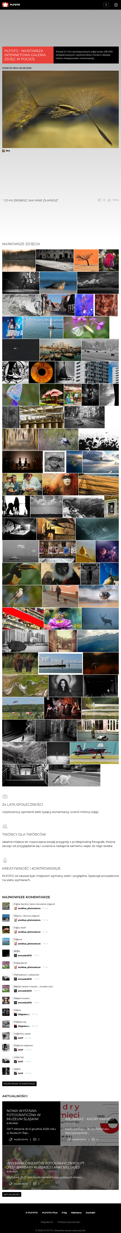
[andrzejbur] (20, 439)
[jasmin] (66, 686)
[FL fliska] (101, 462)
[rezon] (57, 551)
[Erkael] (58, 753)
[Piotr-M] (100, 686)
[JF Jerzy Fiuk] (23, 619)
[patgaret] (84, 417)
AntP (20, 1038)
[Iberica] (72, 395)
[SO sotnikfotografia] (90, 574)
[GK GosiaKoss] (99, 484)
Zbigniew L (24, 1014)
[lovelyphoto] (62, 619)
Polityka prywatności (69, 1222)
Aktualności (14, 1096)
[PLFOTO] (11, 5)
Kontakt (90, 1212)
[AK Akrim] (99, 439)
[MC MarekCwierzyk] (98, 283)
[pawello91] (74, 462)
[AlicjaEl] (22, 596)
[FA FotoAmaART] (42, 372)
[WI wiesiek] (98, 641)
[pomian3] (107, 551)
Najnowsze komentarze (26, 897)
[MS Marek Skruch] (100, 619)
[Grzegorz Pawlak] (109, 574)
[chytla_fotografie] (58, 439)
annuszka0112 (25, 955)
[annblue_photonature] (109, 260)
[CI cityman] (63, 641)
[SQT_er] (22, 462)
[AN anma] (52, 395)
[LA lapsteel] (16, 507)
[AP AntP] (23, 708)
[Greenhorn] (100, 350)
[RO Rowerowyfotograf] (21, 574)
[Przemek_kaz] (99, 596)
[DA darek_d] (20, 663)
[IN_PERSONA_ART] (109, 395)
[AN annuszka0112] (19, 260)
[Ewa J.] (58, 305)
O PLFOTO (32, 1212)
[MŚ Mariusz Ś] (20, 350)
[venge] (97, 529)
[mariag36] (19, 529)
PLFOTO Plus (49, 1212)
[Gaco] (90, 395)
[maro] (60, 596)
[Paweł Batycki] (101, 663)
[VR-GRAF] (85, 551)
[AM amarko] (56, 529)
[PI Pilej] (20, 283)
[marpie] (86, 328)
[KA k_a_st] (97, 372)
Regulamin (47, 1222)
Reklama (76, 1212)
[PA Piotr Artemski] (60, 484)
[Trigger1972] (20, 551)
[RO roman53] (58, 283)
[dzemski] (22, 484)
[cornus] (56, 731)
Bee (8, 151)
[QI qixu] (60, 350)
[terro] (94, 753)
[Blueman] (83, 507)
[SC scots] (21, 305)
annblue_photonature (29, 908)
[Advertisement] (60, 175)
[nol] (55, 260)
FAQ (64, 1212)
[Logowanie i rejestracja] (116, 5)
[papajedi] (86, 260)
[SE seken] (65, 372)
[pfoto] (20, 395)
